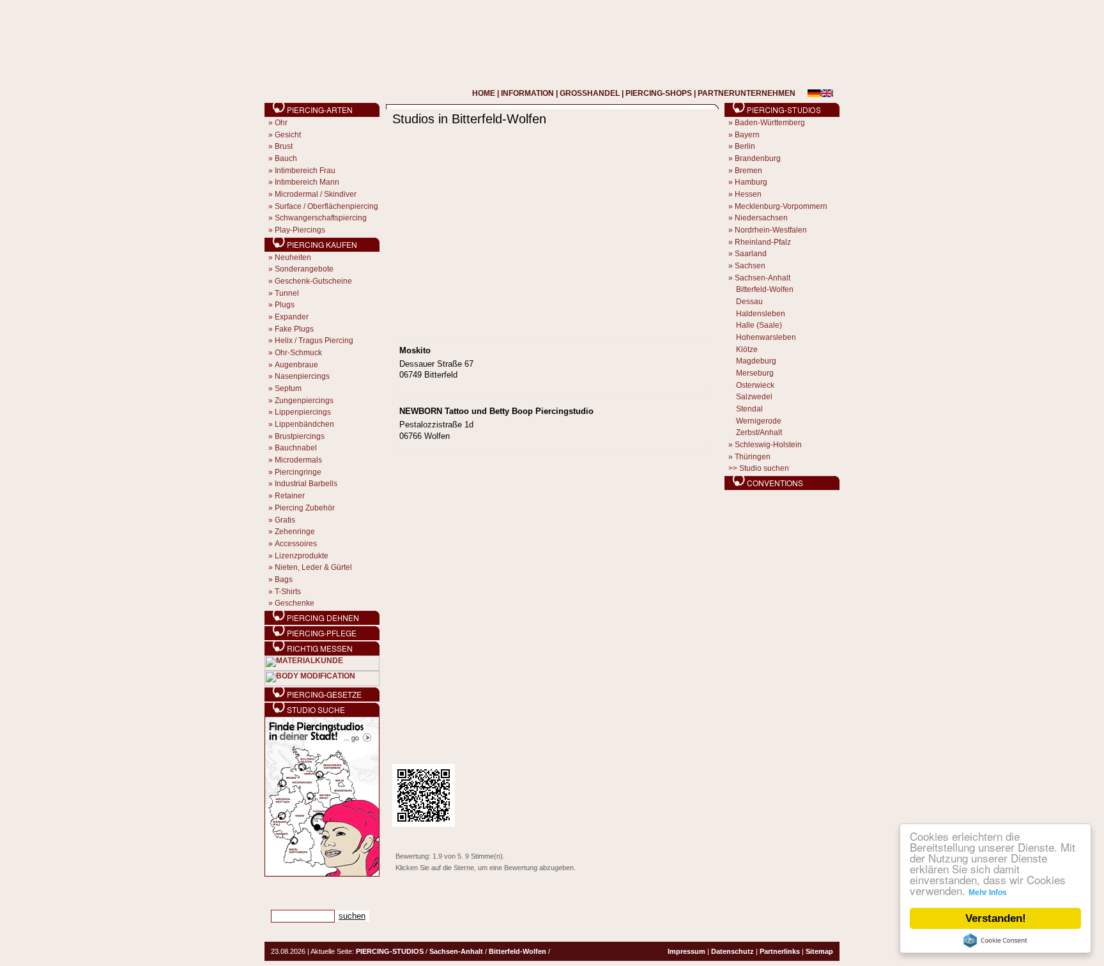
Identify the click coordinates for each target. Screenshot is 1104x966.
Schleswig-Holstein (768, 444)
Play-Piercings (300, 230)
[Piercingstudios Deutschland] (321, 874)
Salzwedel (754, 396)
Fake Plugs (294, 329)
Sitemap (819, 951)
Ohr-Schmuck (298, 352)
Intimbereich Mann (307, 182)
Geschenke (294, 603)
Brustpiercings (300, 436)
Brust (284, 146)
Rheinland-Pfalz (763, 242)
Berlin (745, 146)
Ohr (281, 122)
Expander (292, 316)
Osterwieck (755, 385)
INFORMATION (527, 93)
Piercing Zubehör (305, 507)
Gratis (285, 520)
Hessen (748, 194)
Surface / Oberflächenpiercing (326, 206)
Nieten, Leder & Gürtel (313, 567)
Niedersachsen (761, 217)
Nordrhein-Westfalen (771, 230)
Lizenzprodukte (301, 555)
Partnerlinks (780, 951)
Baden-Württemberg (770, 122)
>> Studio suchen (758, 468)
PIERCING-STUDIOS (390, 951)
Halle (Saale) (759, 325)
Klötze (747, 349)
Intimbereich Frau (305, 170)
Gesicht (288, 134)
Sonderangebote (304, 268)
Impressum (686, 951)
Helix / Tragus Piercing (314, 340)
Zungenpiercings (304, 400)
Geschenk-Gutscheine (313, 281)
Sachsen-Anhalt (762, 277)
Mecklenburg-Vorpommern (781, 206)
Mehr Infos (988, 892)
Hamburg (751, 182)
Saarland (751, 253)
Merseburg (755, 373)
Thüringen (752, 456)
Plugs (285, 304)
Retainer (290, 495)
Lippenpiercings (303, 412)
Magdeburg (756, 360)
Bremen (748, 170)
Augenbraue (296, 364)
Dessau (749, 301)
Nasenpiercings (302, 376)
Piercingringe (298, 472)
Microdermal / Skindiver (315, 194)
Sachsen (750, 265)
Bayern (747, 134)
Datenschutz (732, 951)
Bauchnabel (296, 447)
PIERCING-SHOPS (658, 93)
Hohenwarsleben (766, 337)
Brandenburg (758, 158)
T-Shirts (288, 591)
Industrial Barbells (306, 483)
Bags (284, 579)
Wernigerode (758, 421)
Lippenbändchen (304, 424)
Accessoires (296, 543)
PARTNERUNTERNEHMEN (746, 93)
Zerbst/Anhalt (759, 432)
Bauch (286, 158)
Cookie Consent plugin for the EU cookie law (995, 940)
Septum (288, 388)
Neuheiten (293, 257)
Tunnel (287, 293)
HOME (483, 93)
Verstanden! (995, 918)
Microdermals (298, 460)
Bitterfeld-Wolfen (764, 289)
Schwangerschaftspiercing (321, 217)
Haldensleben (760, 313)
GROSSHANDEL (590, 93)
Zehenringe (295, 531)
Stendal (749, 408)
